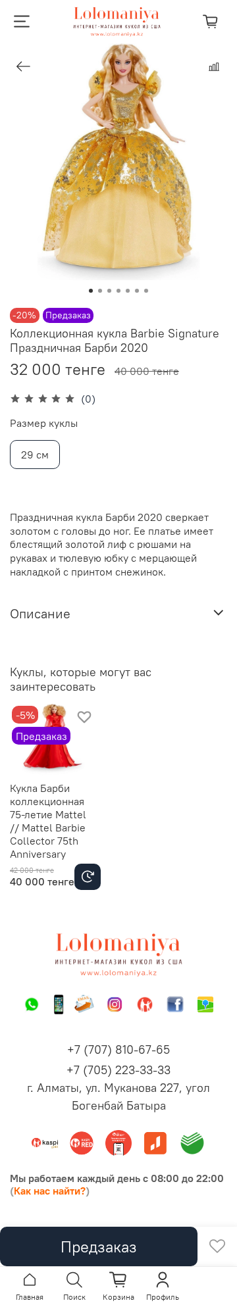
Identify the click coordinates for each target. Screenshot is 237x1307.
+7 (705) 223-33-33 (118, 1069)
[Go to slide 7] (146, 291)
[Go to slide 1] (91, 291)
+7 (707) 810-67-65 (118, 1049)
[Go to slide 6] (137, 291)
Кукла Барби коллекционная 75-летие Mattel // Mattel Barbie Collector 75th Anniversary (48, 821)
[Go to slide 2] (100, 291)
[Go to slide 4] (118, 291)
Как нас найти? (50, 1190)
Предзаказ (99, 1246)
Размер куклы (44, 423)
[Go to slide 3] (109, 291)
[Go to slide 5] (128, 291)
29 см (35, 454)
